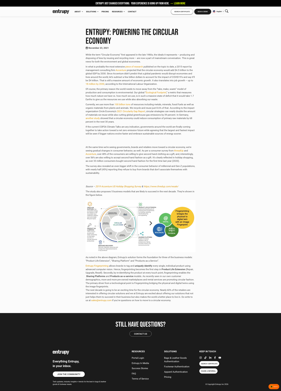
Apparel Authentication (176, 371)
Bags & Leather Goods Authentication (175, 359)
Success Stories (140, 368)
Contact (132, 11)
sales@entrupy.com (101, 300)
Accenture (121, 70)
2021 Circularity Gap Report (131, 111)
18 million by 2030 (95, 83)
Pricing (105, 11)
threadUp (179, 150)
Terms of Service (140, 378)
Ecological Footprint (156, 92)
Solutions (91, 11)
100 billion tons (122, 104)
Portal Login (138, 357)
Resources (117, 11)
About (78, 11)
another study (93, 118)
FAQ (134, 373)
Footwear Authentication (176, 366)
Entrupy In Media (140, 363)
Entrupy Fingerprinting (97, 265)
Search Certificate (182, 12)
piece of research (134, 66)
